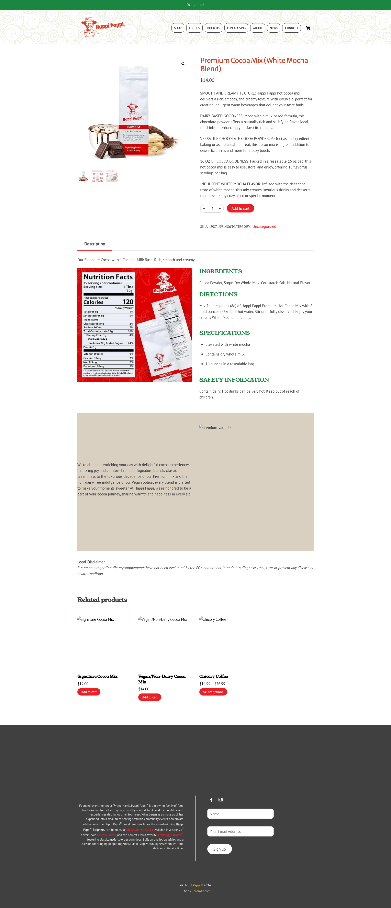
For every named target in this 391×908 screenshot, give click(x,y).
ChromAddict (201, 891)
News (274, 28)
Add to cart (240, 208)
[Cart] (308, 28)
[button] (183, 63)
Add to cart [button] (89, 692)
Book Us (213, 28)
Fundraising (236, 28)
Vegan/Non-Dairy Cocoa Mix (161, 679)
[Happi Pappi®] (102, 37)
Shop (177, 28)
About (257, 28)
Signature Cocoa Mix (97, 676)
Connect (291, 28)
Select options (213, 692)
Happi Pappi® (193, 885)
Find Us (194, 28)
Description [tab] (94, 244)
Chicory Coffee (213, 676)
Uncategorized (264, 226)
